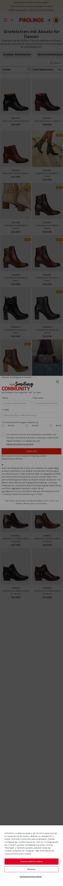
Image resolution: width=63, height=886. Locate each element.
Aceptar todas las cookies (31, 861)
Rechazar (32, 869)
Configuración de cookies (31, 877)
